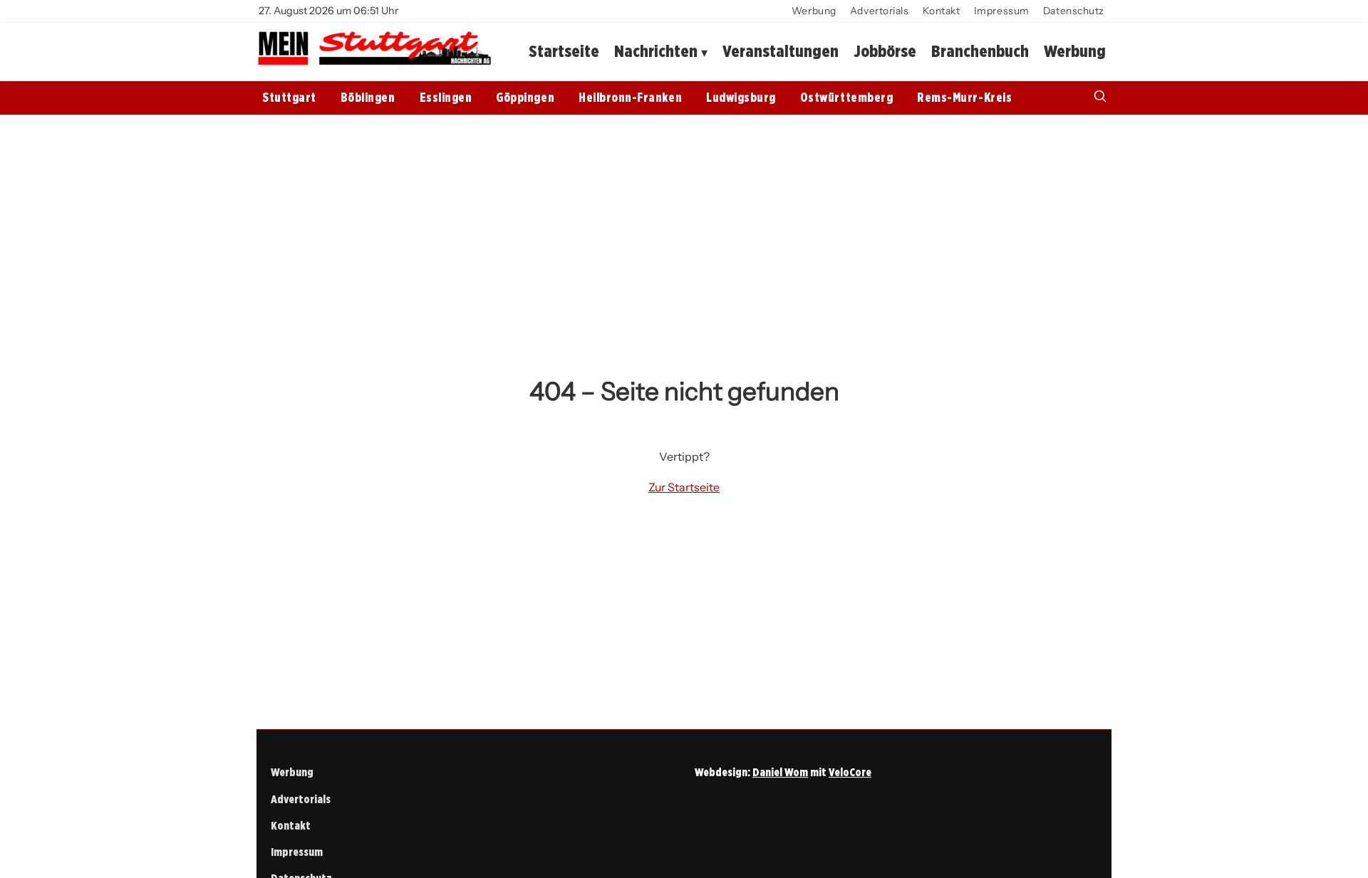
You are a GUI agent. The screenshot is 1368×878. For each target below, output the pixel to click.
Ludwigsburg (741, 97)
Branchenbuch (980, 51)
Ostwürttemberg (846, 97)
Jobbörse (885, 51)
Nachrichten (656, 51)
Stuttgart (289, 97)
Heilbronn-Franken (630, 97)
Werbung (814, 10)
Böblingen (368, 97)
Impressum (1002, 10)
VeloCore (850, 772)
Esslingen (446, 97)
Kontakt (941, 10)
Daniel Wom (780, 772)
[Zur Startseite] (374, 63)
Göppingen (525, 97)
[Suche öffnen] (1100, 98)
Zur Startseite (684, 487)
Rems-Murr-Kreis (964, 97)
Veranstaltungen (780, 51)
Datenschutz (1073, 10)
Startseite (564, 51)
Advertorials (879, 10)
